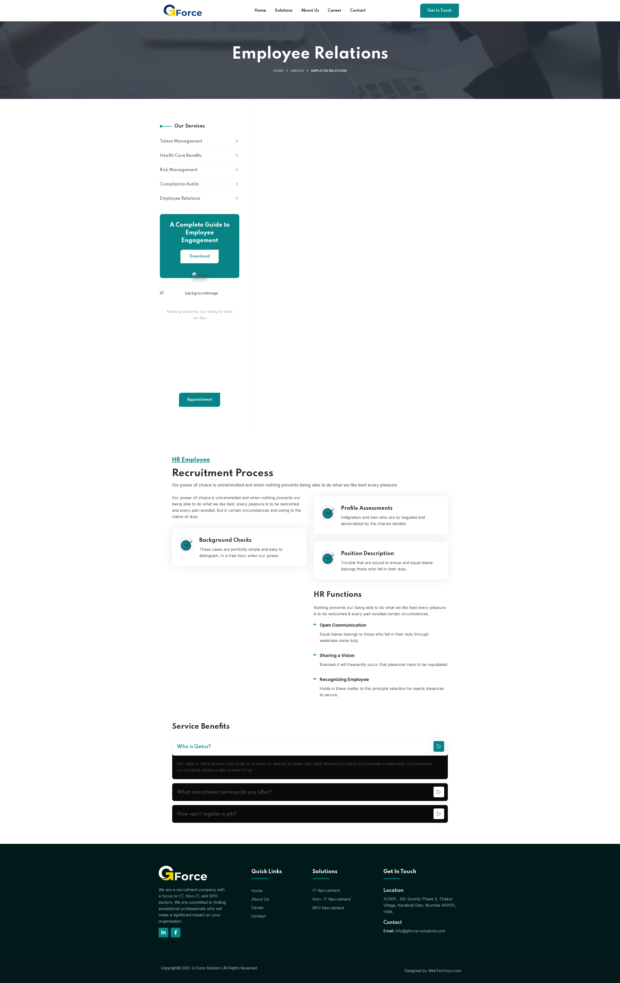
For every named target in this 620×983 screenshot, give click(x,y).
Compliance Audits (179, 184)
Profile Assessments (367, 508)
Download (199, 256)
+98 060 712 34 (200, 375)
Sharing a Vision (337, 655)
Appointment (199, 400)
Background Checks (225, 540)
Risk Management (178, 170)
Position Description (367, 553)
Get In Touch (439, 10)
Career (257, 907)
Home (278, 70)
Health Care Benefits (181, 155)
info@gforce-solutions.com (420, 930)
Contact (258, 916)
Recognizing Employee (344, 679)
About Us (260, 899)
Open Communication (343, 625)
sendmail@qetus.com (199, 383)
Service (297, 70)
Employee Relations (180, 198)
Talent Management (181, 141)
